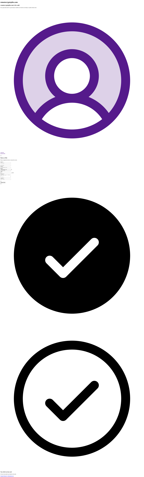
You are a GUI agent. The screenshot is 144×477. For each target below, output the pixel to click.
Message (2, 173)
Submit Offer (3, 182)
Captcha (2, 178)
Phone (1, 168)
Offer (1, 171)
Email (1, 166)
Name (1, 161)
